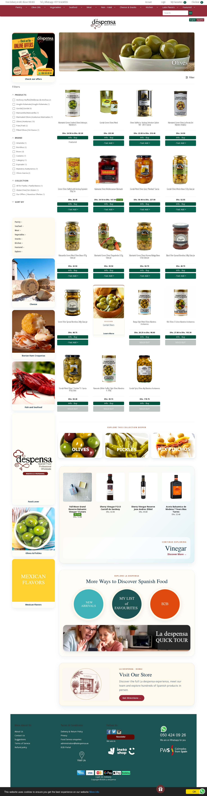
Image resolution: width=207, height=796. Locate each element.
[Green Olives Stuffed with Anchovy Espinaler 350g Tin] (72, 170)
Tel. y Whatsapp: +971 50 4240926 (54, 2)
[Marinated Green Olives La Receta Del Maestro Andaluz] (180, 103)
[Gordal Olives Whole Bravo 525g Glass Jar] (180, 170)
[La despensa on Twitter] (114, 731)
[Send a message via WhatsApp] (202, 791)
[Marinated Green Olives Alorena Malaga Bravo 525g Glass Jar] (144, 236)
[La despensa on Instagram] (119, 731)
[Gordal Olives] (108, 303)
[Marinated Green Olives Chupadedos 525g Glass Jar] (108, 236)
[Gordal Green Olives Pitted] (108, 103)
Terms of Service (22, 743)
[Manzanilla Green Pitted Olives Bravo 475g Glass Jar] (72, 236)
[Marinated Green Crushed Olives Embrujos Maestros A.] (72, 103)
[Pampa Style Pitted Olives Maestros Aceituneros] (144, 302)
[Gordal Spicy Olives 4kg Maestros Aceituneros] (144, 369)
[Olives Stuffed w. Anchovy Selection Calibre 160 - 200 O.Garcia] (144, 103)
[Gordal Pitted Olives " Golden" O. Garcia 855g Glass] (72, 369)
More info (94, 791)
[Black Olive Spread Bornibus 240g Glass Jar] (180, 236)
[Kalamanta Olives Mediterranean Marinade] (108, 170)
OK (194, 791)
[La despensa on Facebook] (109, 731)
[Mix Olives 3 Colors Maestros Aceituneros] (180, 302)
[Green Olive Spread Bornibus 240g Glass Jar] (72, 302)
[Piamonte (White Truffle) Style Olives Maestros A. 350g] (108, 369)
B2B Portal (66, 747)
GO (190, 12)
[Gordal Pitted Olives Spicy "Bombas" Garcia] (144, 170)
